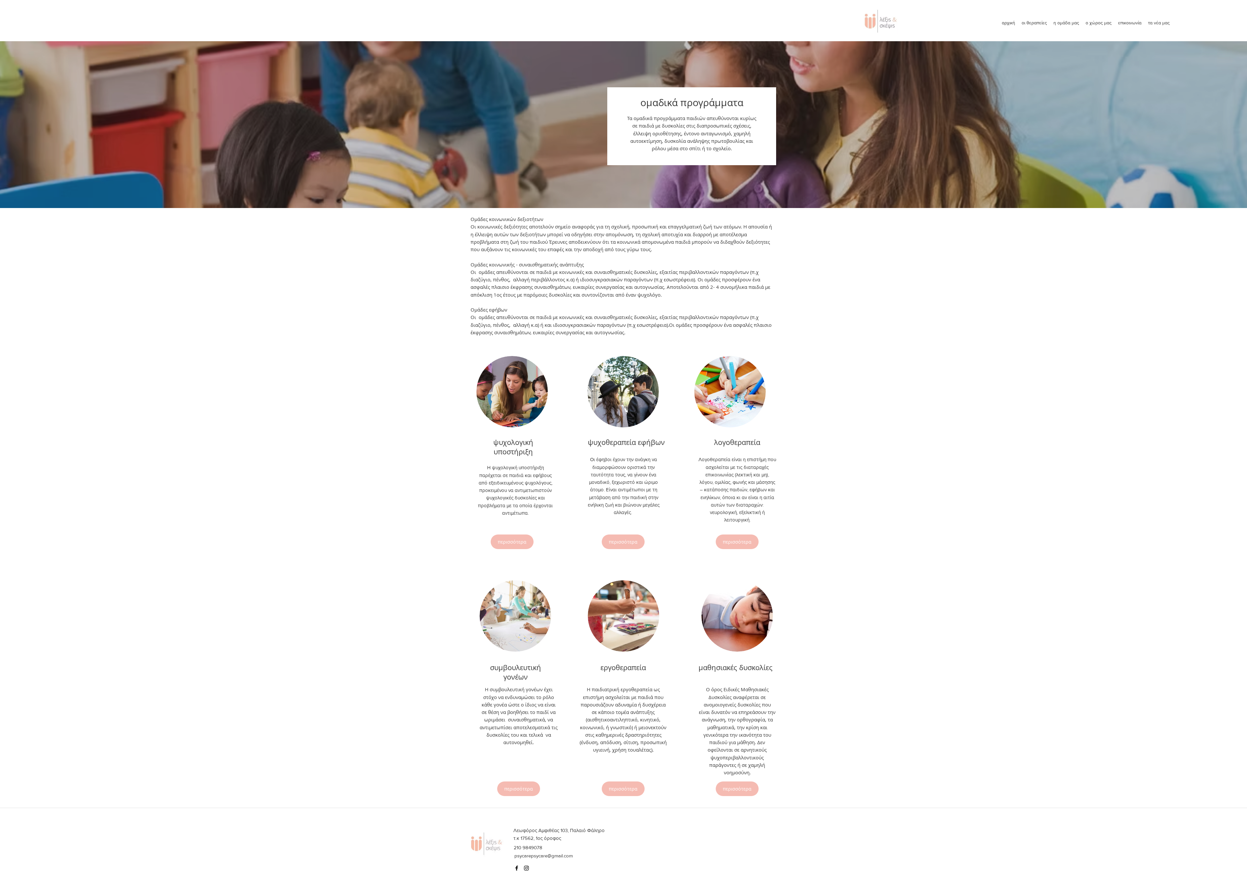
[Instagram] (526, 868)
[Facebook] (516, 868)
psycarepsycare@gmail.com (543, 855)
